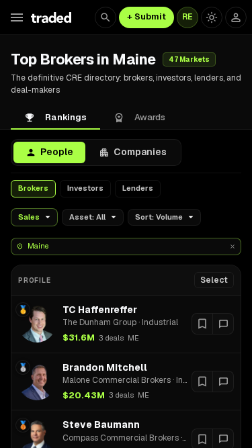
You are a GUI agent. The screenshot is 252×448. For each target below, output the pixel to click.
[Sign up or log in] (236, 17)
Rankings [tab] (66, 117)
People (56, 152)
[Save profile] (202, 324)
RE (187, 16)
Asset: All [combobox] (87, 217)
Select (214, 280)
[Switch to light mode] (211, 17)
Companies (140, 152)
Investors (85, 188)
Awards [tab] (149, 117)
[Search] (105, 17)
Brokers (33, 188)
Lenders (137, 188)
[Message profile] (223, 324)
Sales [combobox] (29, 217)
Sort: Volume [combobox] (159, 217)
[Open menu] (16, 17)
